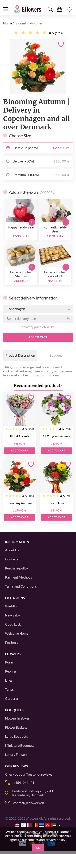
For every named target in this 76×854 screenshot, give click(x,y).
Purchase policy (16, 568)
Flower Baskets (16, 727)
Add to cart (38, 337)
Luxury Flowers (16, 754)
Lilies (8, 680)
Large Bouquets (16, 736)
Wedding (11, 606)
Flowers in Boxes (17, 718)
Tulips (9, 689)
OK (38, 847)
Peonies (11, 671)
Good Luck (13, 624)
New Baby (12, 615)
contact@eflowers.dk (28, 803)
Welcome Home (16, 633)
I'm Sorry (11, 642)
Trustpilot (33, 774)
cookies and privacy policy (46, 840)
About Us (12, 550)
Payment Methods (18, 577)
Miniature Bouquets (19, 745)
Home (7, 23)
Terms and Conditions (21, 586)
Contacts (11, 559)
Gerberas (12, 698)
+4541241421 (23, 782)
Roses (9, 662)
